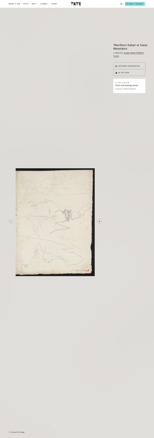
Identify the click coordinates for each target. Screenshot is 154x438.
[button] (121, 3)
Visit (26, 4)
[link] (17, 432)
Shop (54, 4)
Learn (43, 4)
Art (34, 4)
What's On (14, 4)
